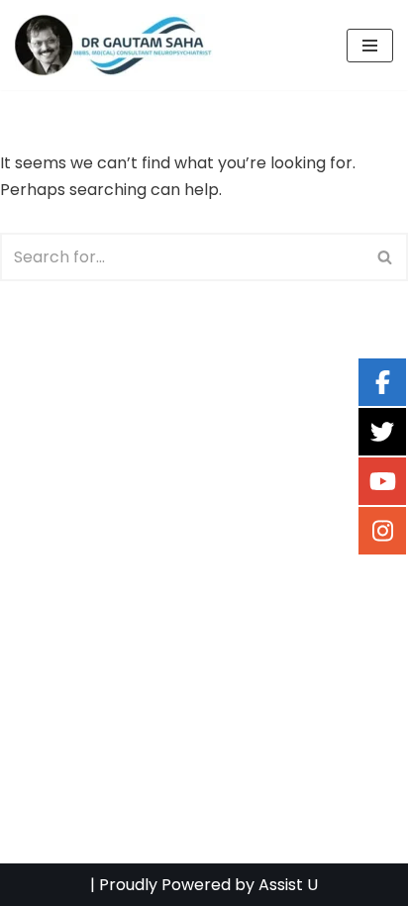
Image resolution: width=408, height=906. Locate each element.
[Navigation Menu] (370, 45)
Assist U (288, 884)
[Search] (385, 257)
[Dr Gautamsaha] (114, 45)
